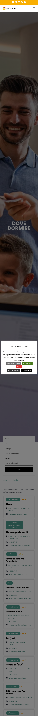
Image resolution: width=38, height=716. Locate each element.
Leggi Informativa (13, 370)
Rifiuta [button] (19, 367)
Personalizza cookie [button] (13, 363)
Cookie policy (26, 370)
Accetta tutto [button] (27, 363)
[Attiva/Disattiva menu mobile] (34, 8)
